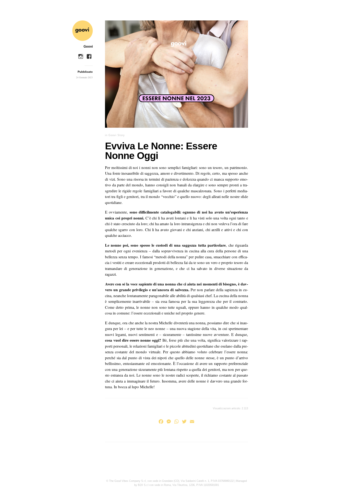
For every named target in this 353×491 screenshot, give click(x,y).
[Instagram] (80, 55)
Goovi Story (116, 135)
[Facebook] (89, 55)
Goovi (88, 46)
